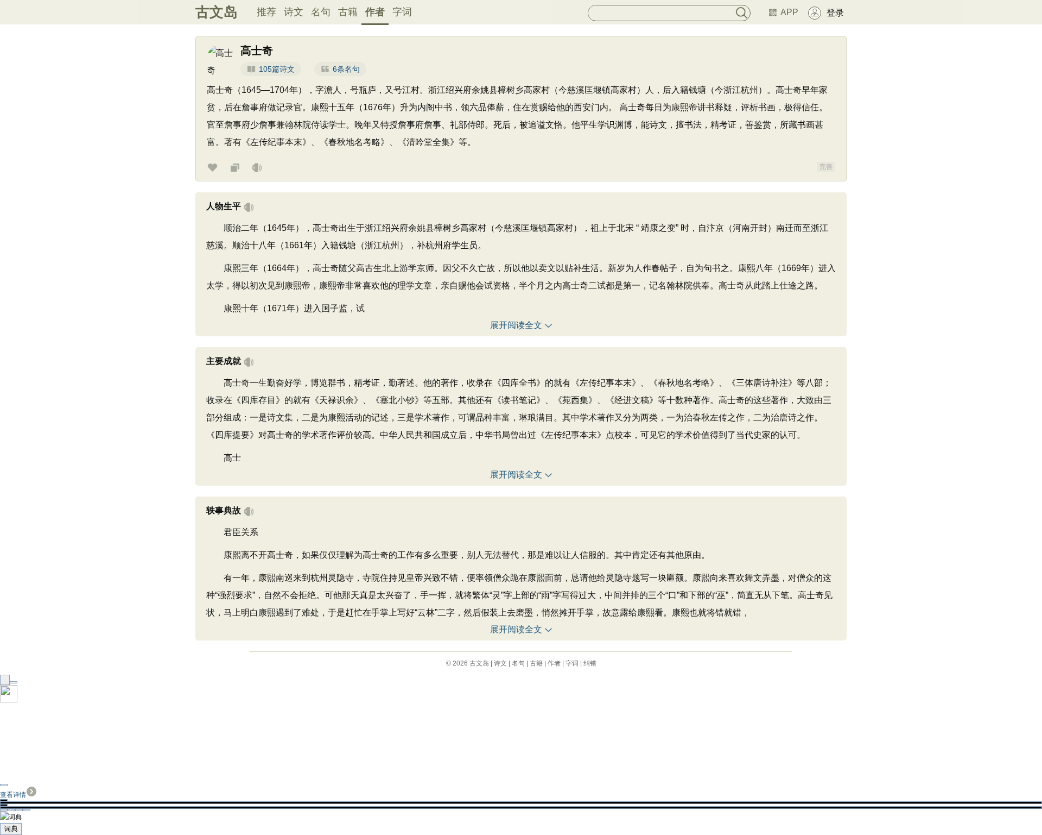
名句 (321, 12)
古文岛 (216, 12)
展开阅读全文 (516, 325)
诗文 (293, 12)
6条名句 (346, 69)
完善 (826, 167)
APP (789, 12)
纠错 (589, 663)
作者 (375, 12)
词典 (11, 829)
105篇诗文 (277, 69)
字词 (402, 12)
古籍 (348, 12)
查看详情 (13, 795)
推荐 (266, 12)
